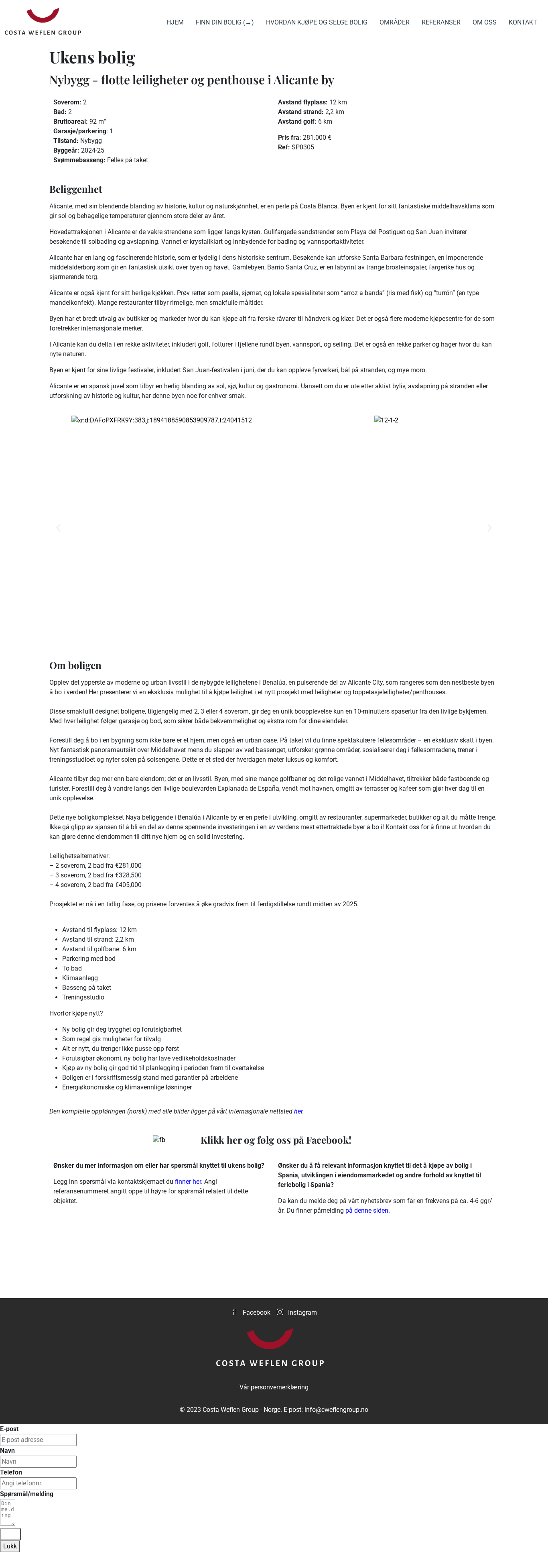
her (298, 1111)
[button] (58, 528)
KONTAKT (523, 22)
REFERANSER (441, 22)
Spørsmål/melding (26, 1494)
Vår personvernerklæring (274, 1387)
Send (10, 1534)
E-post (9, 1429)
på (349, 1210)
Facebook (255, 1312)
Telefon (11, 1472)
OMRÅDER (395, 22)
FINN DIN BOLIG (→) (225, 22)
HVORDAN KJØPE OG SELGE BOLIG (316, 22)
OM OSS (485, 22)
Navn (7, 1450)
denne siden (371, 1210)
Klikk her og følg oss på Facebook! (276, 1139)
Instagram (301, 1312)
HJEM (175, 22)
